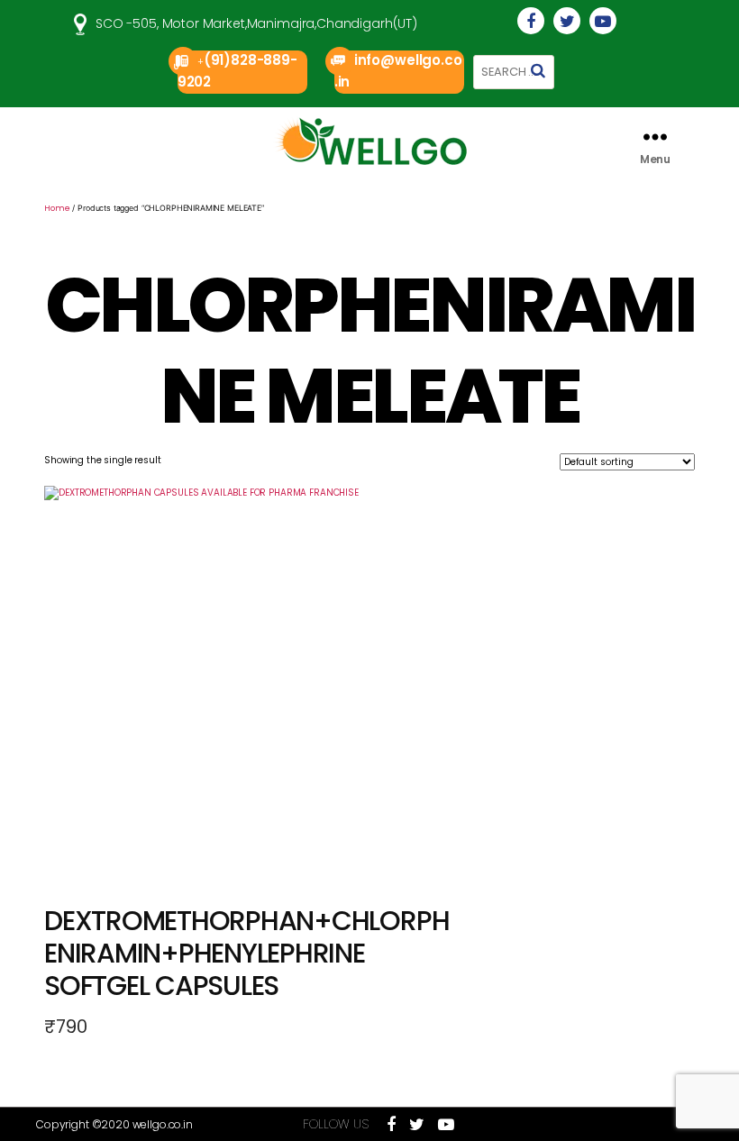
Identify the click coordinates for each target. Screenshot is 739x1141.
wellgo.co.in (162, 1124)
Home (56, 208)
